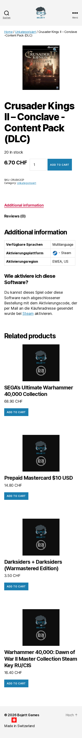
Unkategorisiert (25, 32)
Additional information (24, 205)
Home (8, 32)
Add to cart (59, 164)
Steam (28, 313)
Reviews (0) (15, 216)
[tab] (24, 205)
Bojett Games (28, 715)
